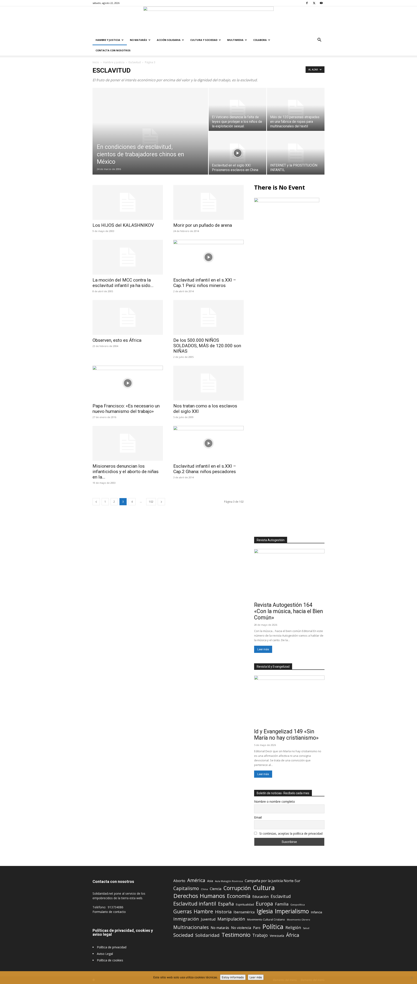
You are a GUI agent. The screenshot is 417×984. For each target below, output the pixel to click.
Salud (306, 928)
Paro (256, 928)
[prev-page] (96, 501)
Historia (223, 911)
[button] (319, 40)
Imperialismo (292, 911)
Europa (264, 903)
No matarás (220, 928)
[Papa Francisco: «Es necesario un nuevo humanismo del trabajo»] (128, 383)
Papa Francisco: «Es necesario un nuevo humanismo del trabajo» (126, 408)
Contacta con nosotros (113, 50)
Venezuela (277, 936)
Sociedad (183, 935)
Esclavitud (135, 62)
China (204, 889)
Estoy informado (233, 977)
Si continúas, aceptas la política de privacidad (291, 833)
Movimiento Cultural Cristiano (266, 919)
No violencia (241, 928)
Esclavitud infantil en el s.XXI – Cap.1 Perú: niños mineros (204, 282)
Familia (281, 904)
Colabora (260, 40)
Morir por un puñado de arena (202, 225)
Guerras (182, 911)
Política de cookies (110, 960)
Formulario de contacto (109, 912)
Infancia (316, 912)
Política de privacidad (111, 947)
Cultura (264, 888)
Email (258, 817)
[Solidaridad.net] (208, 21)
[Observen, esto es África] (128, 317)
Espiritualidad (245, 904)
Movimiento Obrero (298, 919)
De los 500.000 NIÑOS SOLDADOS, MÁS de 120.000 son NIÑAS (207, 346)
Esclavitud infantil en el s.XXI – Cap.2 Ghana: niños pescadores (204, 469)
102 (151, 502)
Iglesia (264, 911)
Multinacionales (191, 927)
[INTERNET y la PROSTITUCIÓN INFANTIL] (295, 153)
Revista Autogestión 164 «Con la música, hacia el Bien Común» (288, 611)
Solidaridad (207, 935)
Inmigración (186, 919)
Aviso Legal (105, 954)
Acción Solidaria (168, 40)
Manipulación (231, 919)
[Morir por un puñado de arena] (208, 202)
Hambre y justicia (108, 40)
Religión (293, 927)
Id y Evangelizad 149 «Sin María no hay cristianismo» (286, 734)
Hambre (203, 911)
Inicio (96, 62)
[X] (314, 3)
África (292, 935)
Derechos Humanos (199, 896)
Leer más (263, 649)
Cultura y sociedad (203, 40)
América (196, 880)
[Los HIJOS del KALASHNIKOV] (128, 202)
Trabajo (260, 935)
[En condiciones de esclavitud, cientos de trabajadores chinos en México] (150, 138)
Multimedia (235, 40)
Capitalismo (186, 888)
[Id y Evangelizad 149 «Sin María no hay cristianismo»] (289, 701)
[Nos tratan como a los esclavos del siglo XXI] (208, 383)
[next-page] (161, 501)
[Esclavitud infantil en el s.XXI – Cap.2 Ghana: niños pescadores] (208, 443)
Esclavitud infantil (194, 903)
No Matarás (138, 40)
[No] (411, 978)
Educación (260, 896)
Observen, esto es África (117, 340)
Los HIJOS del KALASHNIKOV (123, 225)
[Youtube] (321, 3)
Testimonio (236, 934)
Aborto (179, 880)
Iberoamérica (244, 912)
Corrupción (237, 888)
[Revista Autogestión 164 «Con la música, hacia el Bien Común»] (289, 574)
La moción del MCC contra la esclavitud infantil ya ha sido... (123, 282)
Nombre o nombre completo (274, 801)
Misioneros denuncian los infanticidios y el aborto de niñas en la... (126, 472)
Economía (238, 896)
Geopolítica (297, 904)
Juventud (208, 919)
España (226, 903)
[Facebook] (307, 3)
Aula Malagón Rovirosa (229, 881)
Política (272, 926)
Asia (210, 881)
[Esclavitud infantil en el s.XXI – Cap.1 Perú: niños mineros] (208, 257)
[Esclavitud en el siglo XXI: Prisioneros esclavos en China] (237, 153)
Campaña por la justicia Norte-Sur (272, 881)
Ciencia (215, 889)
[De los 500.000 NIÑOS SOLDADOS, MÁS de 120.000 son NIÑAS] (208, 317)
